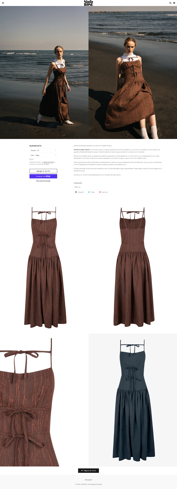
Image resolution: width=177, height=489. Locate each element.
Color (32, 155)
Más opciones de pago (43, 181)
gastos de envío (48, 162)
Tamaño (33, 150)
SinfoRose (84, 484)
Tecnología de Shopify (95, 484)
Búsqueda (88, 480)
